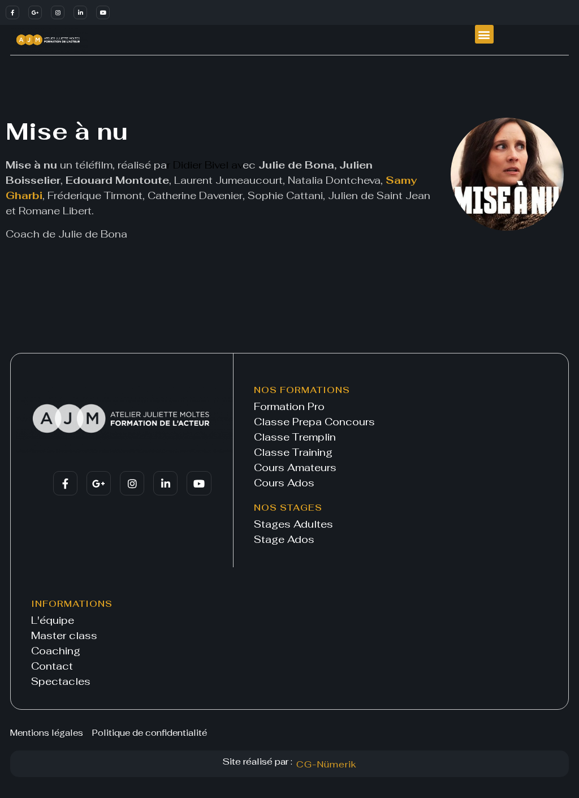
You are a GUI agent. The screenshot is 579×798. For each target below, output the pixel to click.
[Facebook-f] (12, 12)
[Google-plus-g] (35, 12)
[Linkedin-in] (80, 12)
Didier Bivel (200, 164)
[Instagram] (57, 12)
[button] (484, 34)
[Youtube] (103, 12)
